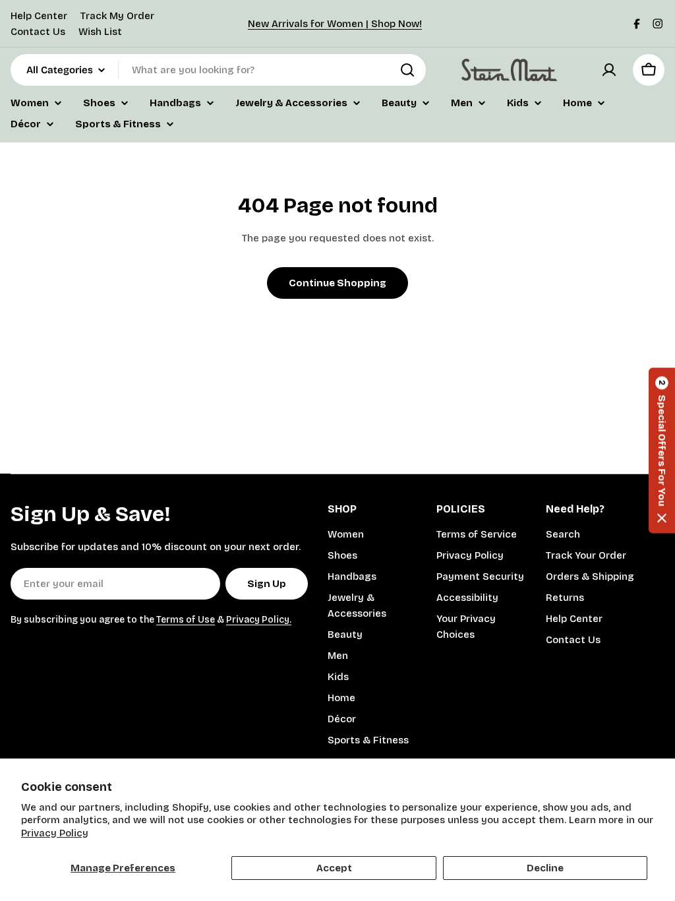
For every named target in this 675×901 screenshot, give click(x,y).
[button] (662, 451)
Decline (545, 868)
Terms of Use (185, 619)
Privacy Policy (54, 833)
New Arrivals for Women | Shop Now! (335, 24)
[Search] (407, 70)
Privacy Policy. (258, 619)
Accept (334, 868)
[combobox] (218, 70)
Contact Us (38, 32)
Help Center (39, 16)
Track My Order (117, 16)
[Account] (609, 70)
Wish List (100, 32)
